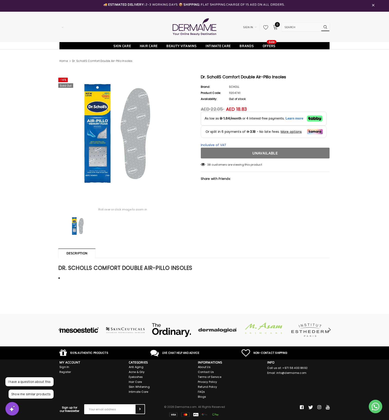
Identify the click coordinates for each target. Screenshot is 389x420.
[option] (122, 133)
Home (63, 61)
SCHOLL (234, 87)
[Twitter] (310, 407)
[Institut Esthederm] (310, 330)
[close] (373, 6)
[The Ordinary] (171, 330)
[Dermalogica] (217, 330)
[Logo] (194, 26)
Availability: (209, 99)
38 (209, 165)
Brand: (205, 87)
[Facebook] (302, 407)
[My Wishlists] (264, 27)
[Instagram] (319, 407)
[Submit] (140, 409)
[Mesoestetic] (79, 330)
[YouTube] (328, 407)
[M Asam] (263, 328)
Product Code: (211, 93)
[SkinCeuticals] (125, 330)
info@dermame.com (291, 373)
